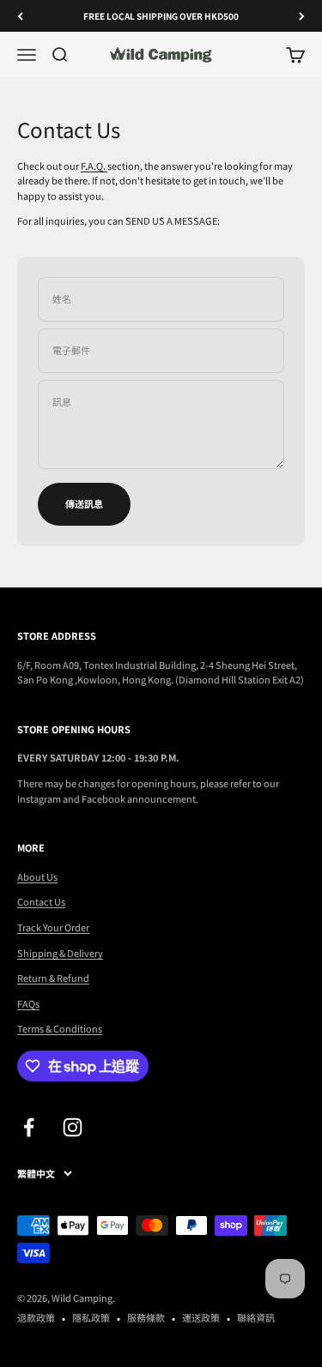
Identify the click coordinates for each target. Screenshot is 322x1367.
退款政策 (36, 1317)
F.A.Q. (94, 165)
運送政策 (201, 1317)
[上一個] (20, 16)
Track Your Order (53, 927)
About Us (37, 876)
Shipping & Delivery (60, 953)
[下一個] (302, 16)
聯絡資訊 (256, 1317)
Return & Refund (53, 978)
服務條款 (146, 1317)
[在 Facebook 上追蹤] (28, 1127)
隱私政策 (91, 1317)
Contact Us (41, 901)
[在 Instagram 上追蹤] (72, 1127)
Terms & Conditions (59, 1028)
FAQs (28, 1003)
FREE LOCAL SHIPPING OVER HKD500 (161, 15)
